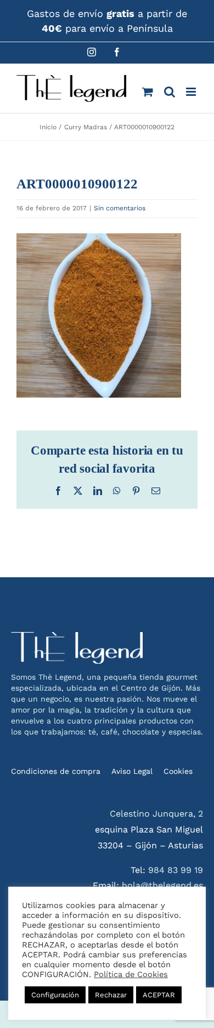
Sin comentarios (119, 208)
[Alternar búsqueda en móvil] (169, 91)
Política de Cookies (131, 974)
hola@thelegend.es (162, 885)
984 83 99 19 (175, 870)
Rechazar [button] (111, 995)
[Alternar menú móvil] (192, 91)
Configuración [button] (55, 995)
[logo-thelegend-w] (77, 636)
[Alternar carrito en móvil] (147, 91)
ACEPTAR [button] (159, 995)
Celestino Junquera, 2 (156, 813)
